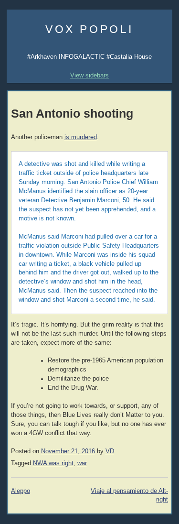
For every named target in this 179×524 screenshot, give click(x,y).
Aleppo (20, 491)
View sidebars (89, 75)
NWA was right (53, 463)
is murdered (80, 137)
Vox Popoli (89, 29)
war (82, 463)
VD (109, 451)
